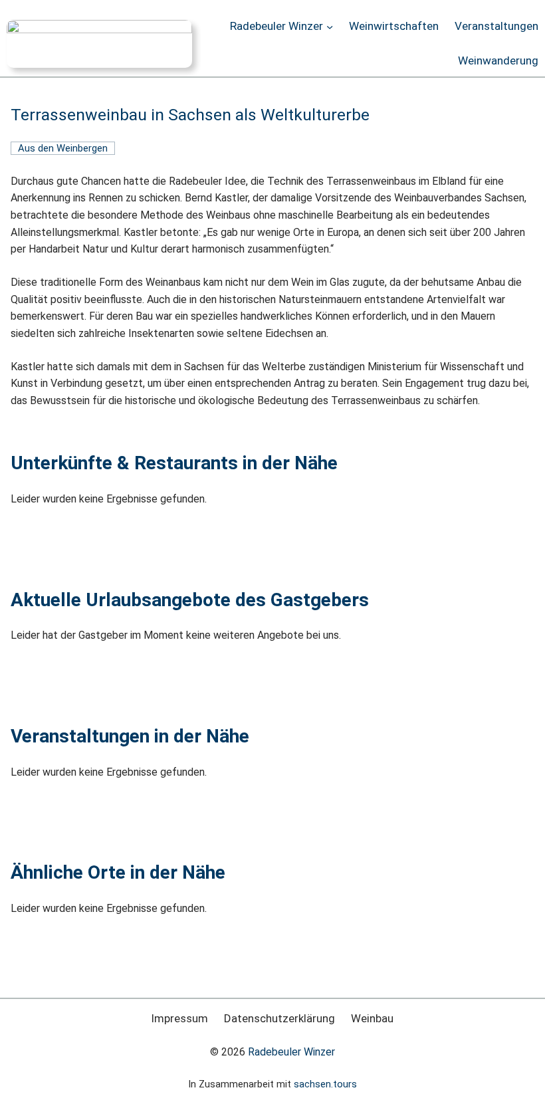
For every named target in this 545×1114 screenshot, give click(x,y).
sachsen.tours (325, 1084)
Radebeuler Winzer (291, 1052)
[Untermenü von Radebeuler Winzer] (329, 26)
